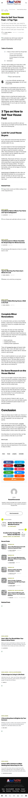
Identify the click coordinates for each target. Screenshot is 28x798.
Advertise (17, 789)
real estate (21, 453)
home (3, 453)
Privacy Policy (16, 791)
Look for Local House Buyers (16, 53)
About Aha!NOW (10, 789)
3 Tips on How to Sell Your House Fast (17, 51)
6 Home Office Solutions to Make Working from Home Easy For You (11, 764)
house (8, 453)
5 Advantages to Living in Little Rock (12, 674)
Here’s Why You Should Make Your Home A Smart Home (12, 639)
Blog (6, 9)
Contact (23, 789)
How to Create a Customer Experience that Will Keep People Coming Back (16, 582)
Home (2, 9)
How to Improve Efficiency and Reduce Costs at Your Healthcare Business (16, 594)
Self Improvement (12, 526)
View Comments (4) (14, 513)
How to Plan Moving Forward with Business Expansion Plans (16, 547)
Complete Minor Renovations (16, 55)
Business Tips (11, 544)
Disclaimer (8, 791)
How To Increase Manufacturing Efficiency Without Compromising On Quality (17, 559)
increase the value (11, 347)
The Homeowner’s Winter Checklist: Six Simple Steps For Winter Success (13, 241)
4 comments (5, 33)
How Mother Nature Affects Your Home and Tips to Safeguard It (13, 211)
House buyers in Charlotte (8, 172)
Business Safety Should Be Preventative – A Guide (15, 570)
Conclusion (10, 60)
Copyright (23, 791)
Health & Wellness (19, 590)
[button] (2, 3)
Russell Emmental (14, 499)
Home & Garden (12, 9)
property (14, 453)
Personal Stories (7, 536)
